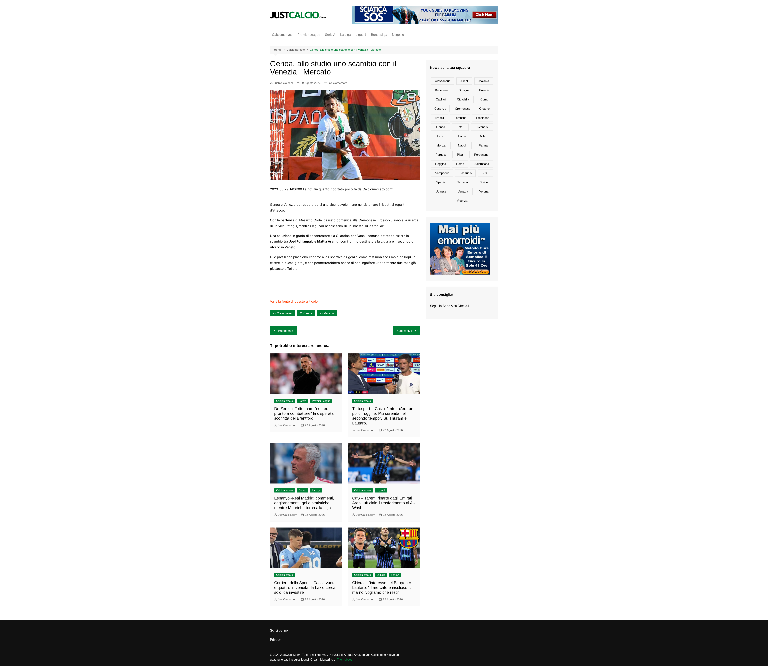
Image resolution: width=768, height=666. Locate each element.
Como (484, 99)
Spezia (440, 182)
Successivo (404, 330)
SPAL (485, 173)
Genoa (307, 313)
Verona (483, 191)
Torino (484, 182)
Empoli (439, 117)
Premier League (308, 34)
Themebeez (344, 659)
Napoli (462, 145)
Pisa (460, 154)
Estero (302, 400)
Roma (460, 163)
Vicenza (462, 200)
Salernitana (481, 163)
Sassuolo (465, 173)
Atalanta (483, 81)
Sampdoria (442, 173)
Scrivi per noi (279, 630)
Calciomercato (282, 34)
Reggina (440, 163)
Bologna (464, 90)
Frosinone (482, 117)
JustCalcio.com (283, 82)
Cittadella (463, 99)
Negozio (398, 34)
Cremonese (284, 313)
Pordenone (481, 154)
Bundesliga (379, 34)
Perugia (441, 154)
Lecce (462, 136)
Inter (460, 127)
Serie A (330, 34)
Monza (440, 145)
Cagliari (441, 99)
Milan (483, 136)
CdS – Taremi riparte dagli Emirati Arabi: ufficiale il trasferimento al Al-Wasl (383, 503)
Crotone (484, 108)
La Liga (345, 34)
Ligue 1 (361, 34)
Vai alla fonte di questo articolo (294, 301)
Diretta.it (464, 306)
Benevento (442, 90)
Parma (483, 145)
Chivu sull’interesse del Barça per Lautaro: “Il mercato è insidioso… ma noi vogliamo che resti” (381, 588)
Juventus (482, 127)
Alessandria (442, 81)
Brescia (484, 90)
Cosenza (440, 108)
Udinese (441, 191)
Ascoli (464, 81)
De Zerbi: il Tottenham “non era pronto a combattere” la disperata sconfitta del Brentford (304, 413)
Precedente (285, 330)
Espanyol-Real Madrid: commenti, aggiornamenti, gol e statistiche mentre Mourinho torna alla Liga (304, 503)
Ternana (462, 182)
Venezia (329, 313)
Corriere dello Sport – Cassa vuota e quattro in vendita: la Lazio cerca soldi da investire (305, 588)
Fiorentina (460, 117)
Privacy (275, 639)
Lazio (440, 136)
